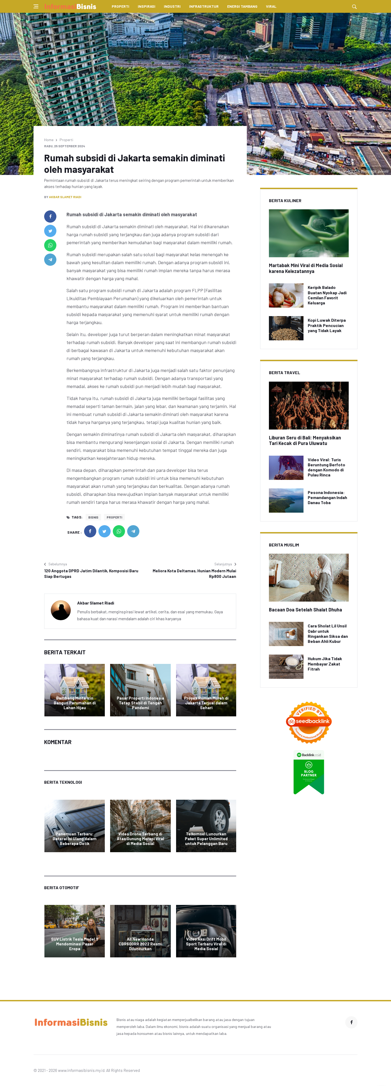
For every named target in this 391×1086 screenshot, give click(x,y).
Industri (172, 6)
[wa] (50, 245)
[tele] (50, 260)
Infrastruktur (204, 6)
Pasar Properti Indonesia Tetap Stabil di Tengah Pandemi (140, 703)
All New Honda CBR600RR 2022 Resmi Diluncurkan (140, 944)
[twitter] (50, 231)
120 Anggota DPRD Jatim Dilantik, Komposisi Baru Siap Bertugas (91, 573)
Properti (120, 6)
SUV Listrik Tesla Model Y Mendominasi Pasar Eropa (74, 944)
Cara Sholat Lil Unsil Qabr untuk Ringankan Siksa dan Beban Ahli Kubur (328, 633)
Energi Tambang (242, 6)
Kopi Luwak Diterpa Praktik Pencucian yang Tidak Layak (327, 325)
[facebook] (50, 216)
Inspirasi (146, 6)
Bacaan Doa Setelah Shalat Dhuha (305, 610)
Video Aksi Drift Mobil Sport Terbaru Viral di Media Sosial (206, 944)
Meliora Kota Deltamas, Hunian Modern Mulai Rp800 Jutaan (194, 573)
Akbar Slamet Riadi (65, 197)
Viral (271, 6)
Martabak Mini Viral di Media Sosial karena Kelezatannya (306, 268)
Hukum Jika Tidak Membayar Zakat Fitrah (325, 663)
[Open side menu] (36, 6)
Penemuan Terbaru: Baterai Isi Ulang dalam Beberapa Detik (75, 838)
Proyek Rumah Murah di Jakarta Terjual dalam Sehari (206, 703)
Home (48, 139)
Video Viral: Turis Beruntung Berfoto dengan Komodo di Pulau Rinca (326, 467)
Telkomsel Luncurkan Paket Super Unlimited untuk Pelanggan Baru (206, 838)
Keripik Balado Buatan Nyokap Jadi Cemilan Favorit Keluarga (327, 295)
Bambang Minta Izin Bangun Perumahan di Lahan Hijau (75, 703)
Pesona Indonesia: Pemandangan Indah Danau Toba (327, 497)
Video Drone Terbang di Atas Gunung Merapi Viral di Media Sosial (140, 838)
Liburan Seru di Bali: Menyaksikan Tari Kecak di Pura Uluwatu (305, 440)
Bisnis (93, 517)
